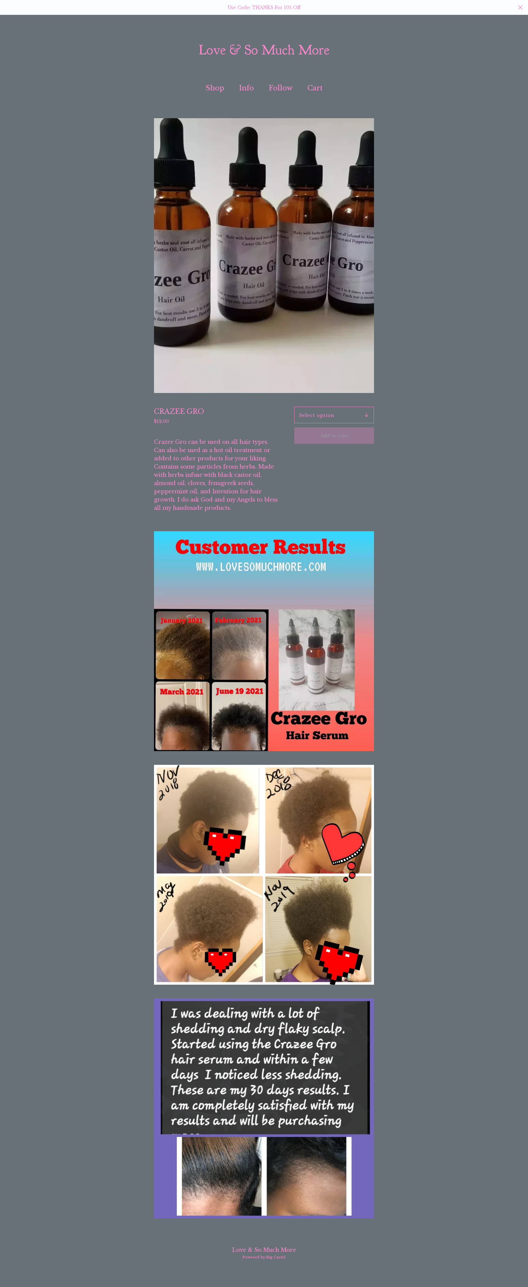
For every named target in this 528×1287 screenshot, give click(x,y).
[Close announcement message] (520, 7)
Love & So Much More (264, 50)
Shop (215, 88)
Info (246, 88)
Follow (281, 88)
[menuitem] (215, 88)
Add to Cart (334, 435)
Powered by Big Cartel (264, 1257)
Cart (316, 87)
